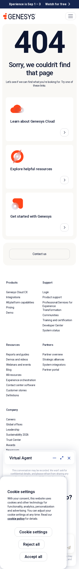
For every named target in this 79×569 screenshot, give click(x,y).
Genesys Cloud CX (17, 292)
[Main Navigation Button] (70, 16)
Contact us (40, 254)
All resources (13, 374)
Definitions (12, 395)
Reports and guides (17, 354)
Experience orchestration (21, 380)
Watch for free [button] (56, 4)
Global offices (14, 424)
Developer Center (53, 325)
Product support (52, 297)
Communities (50, 315)
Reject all (31, 544)
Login (46, 292)
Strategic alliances (53, 359)
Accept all (33, 556)
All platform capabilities (20, 302)
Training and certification (57, 320)
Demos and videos (17, 359)
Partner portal (51, 369)
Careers (11, 419)
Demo (9, 312)
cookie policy (16, 518)
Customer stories (16, 390)
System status (51, 330)
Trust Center (13, 439)
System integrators (54, 364)
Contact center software (20, 385)
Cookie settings (33, 532)
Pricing (10, 307)
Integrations (13, 297)
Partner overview (53, 354)
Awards (10, 445)
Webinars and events (18, 364)
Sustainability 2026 (17, 434)
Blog (8, 369)
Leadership (12, 429)
